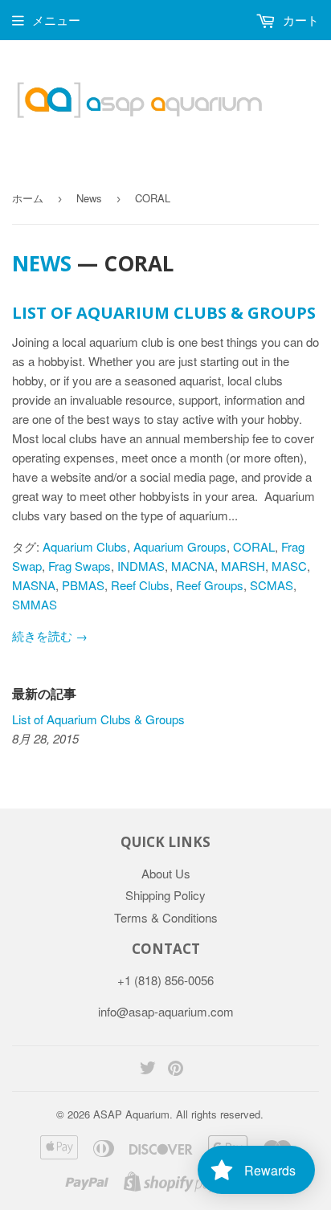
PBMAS (83, 584)
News (89, 198)
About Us (165, 873)
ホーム (27, 198)
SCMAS (271, 584)
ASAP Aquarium (131, 1114)
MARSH (243, 565)
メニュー (56, 19)
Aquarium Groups (180, 546)
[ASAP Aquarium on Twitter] (148, 1069)
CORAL (254, 546)
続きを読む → (50, 635)
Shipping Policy (165, 894)
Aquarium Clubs (85, 546)
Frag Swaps (79, 565)
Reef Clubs (140, 584)
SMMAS (34, 604)
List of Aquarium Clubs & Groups (164, 313)
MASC (289, 565)
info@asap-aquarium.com (166, 1011)
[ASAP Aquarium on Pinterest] (175, 1069)
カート (299, 19)
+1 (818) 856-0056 (165, 980)
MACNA (193, 565)
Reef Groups (209, 584)
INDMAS (141, 565)
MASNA (33, 584)
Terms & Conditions (166, 917)
